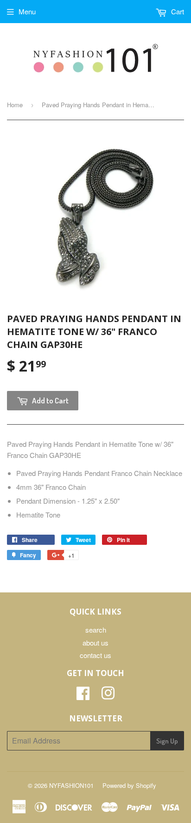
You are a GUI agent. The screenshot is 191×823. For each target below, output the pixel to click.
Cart (176, 11)
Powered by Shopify (129, 785)
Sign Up (167, 741)
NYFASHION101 (71, 785)
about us (95, 642)
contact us (95, 655)
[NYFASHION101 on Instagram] (108, 696)
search (95, 629)
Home (15, 104)
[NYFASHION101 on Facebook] (83, 696)
